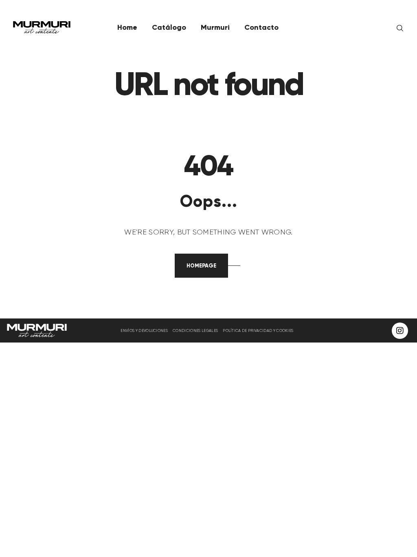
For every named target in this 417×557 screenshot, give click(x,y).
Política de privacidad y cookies (258, 330)
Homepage (201, 265)
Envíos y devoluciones (144, 330)
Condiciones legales (195, 330)
